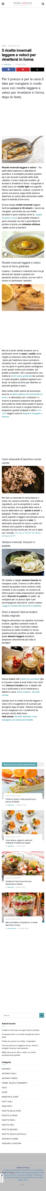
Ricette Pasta (8, 1120)
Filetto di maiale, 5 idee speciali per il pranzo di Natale (21, 800)
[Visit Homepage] (22, 3)
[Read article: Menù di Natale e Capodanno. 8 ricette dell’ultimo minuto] (23, 908)
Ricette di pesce (10, 1115)
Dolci (4, 1087)
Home (4, 46)
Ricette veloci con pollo (14, 1134)
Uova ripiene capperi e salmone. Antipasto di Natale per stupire (19, 841)
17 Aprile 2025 (20, 846)
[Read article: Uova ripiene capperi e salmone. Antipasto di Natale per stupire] (23, 825)
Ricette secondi (9, 1129)
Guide (4, 1092)
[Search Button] (43, 3)
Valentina (7, 64)
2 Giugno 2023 (21, 64)
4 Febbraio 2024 (20, 805)
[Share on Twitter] (37, 69)
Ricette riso (8, 1125)
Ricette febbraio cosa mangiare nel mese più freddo (19, 718)
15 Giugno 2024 (23, 928)
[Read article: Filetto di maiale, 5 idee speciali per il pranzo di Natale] (23, 784)
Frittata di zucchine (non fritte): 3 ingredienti (19, 1041)
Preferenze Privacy (23, 1167)
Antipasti (6, 1069)
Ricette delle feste (14, 46)
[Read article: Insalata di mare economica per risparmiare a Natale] (23, 866)
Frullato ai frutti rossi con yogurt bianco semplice (20, 1030)
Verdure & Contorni (11, 1143)
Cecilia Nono (11, 928)
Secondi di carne (10, 1138)
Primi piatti (7, 1106)
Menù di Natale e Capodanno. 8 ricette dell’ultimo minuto (22, 923)
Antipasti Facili (9, 1073)
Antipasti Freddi (9, 1078)
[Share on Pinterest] (23, 69)
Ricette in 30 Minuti (8, 1172)
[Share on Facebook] (9, 69)
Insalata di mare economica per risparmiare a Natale (19, 882)
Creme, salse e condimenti (14, 1083)
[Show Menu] (3, 3)
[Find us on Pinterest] (23, 1184)
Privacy (1, 1179)
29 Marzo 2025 (20, 887)
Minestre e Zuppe (10, 1097)
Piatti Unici (7, 1101)
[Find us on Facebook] (20, 1184)
